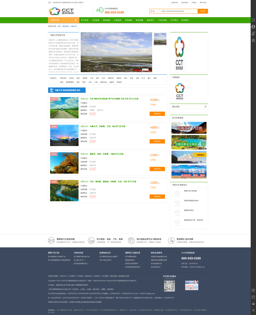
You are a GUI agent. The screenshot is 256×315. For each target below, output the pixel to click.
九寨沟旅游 (133, 310)
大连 (90, 82)
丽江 (78, 82)
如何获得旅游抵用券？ (133, 267)
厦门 (149, 78)
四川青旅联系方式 (185, 310)
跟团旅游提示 (130, 260)
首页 (59, 26)
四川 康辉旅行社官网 (64, 310)
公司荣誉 (71, 276)
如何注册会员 (156, 267)
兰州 (103, 78)
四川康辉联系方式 (171, 310)
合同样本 (97, 276)
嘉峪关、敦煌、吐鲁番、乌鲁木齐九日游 (106, 154)
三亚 (91, 78)
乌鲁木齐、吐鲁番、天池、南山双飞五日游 (107, 126)
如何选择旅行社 (156, 263)
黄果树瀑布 (70, 82)
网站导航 (203, 2)
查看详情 (157, 114)
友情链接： (52, 310)
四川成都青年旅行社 (145, 310)
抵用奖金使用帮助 (131, 263)
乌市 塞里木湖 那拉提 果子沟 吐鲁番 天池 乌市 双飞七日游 (114, 99)
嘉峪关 (119, 78)
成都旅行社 (123, 310)
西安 (84, 82)
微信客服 (184, 2)
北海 (137, 78)
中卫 (143, 78)
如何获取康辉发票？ (81, 263)
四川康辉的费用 (130, 257)
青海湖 (119, 82)
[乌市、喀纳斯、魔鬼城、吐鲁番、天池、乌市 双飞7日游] (64, 190)
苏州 (131, 78)
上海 (95, 82)
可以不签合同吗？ (105, 260)
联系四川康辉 (53, 276)
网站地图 (113, 276)
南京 (78, 78)
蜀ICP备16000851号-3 (124, 298)
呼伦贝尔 (63, 78)
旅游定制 (174, 2)
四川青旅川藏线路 (200, 310)
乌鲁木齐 (74, 26)
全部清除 (205, 106)
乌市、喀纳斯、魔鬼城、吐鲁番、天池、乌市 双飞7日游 (113, 181)
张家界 (85, 78)
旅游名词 (88, 276)
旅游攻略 (121, 276)
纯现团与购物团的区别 (159, 257)
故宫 (61, 82)
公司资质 (80, 276)
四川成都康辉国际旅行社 (109, 310)
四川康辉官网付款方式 (82, 257)
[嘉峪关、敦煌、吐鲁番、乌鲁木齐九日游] (64, 163)
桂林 (155, 78)
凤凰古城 (103, 82)
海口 (125, 78)
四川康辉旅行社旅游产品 (57, 257)
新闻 (127, 276)
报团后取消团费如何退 (159, 260)
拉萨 (97, 78)
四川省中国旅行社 (92, 310)
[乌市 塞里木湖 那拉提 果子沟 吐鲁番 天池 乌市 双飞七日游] (64, 108)
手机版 (193, 2)
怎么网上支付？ (79, 260)
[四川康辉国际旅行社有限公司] (71, 11)
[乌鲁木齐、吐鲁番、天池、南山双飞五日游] (64, 135)
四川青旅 (51, 312)
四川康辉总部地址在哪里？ (109, 257)
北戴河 (111, 82)
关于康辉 (105, 276)
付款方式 (63, 276)
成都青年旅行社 (79, 310)
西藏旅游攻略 (159, 310)
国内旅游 (66, 26)
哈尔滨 (71, 78)
